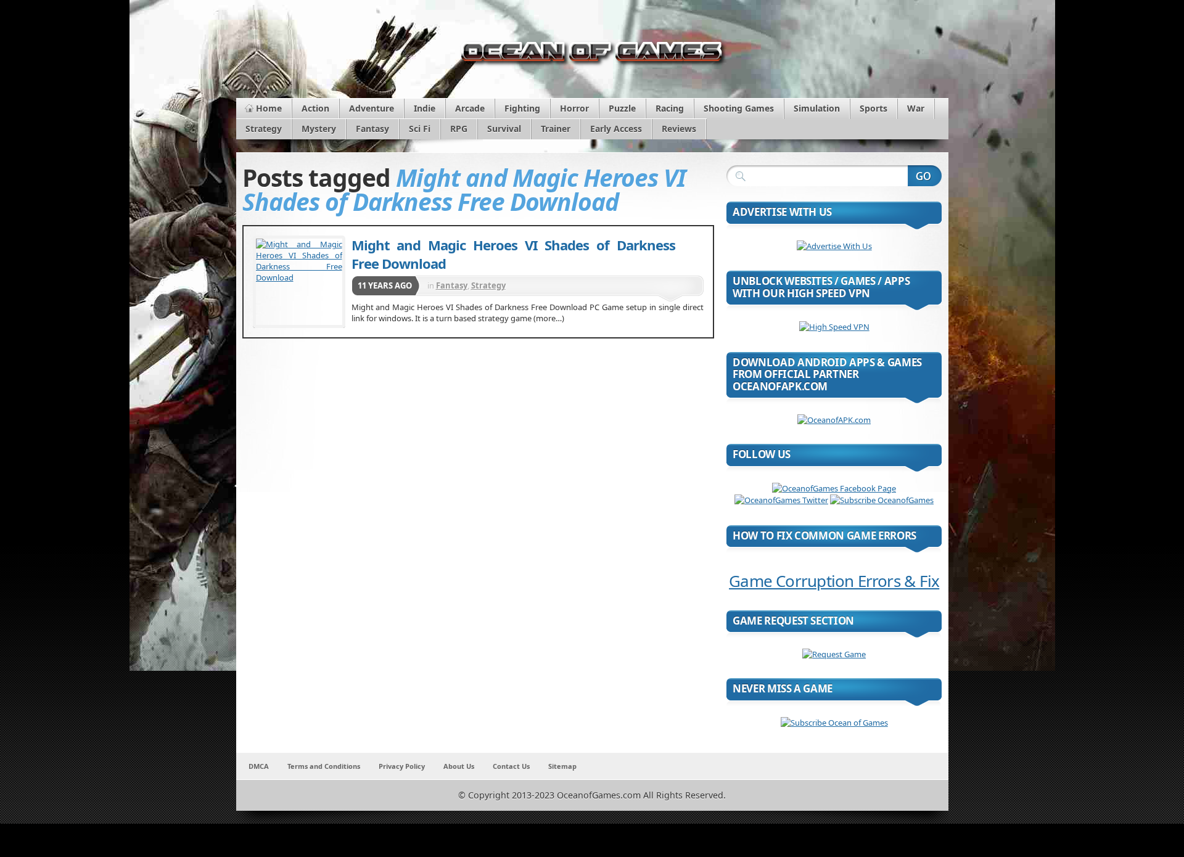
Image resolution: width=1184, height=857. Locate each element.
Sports (873, 108)
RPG (458, 128)
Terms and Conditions (323, 766)
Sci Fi (419, 128)
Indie (424, 108)
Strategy (263, 128)
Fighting (522, 108)
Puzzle (622, 108)
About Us (458, 766)
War (915, 108)
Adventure (371, 108)
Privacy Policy (402, 766)
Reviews (679, 128)
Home (269, 108)
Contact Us (511, 766)
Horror (574, 108)
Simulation (817, 108)
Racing (670, 108)
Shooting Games (739, 108)
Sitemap (562, 766)
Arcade (470, 108)
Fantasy (372, 128)
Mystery (319, 128)
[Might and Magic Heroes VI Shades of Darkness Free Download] (299, 282)
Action (315, 108)
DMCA (259, 766)
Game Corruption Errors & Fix (834, 581)
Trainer (555, 128)
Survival (504, 128)
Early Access (616, 128)
